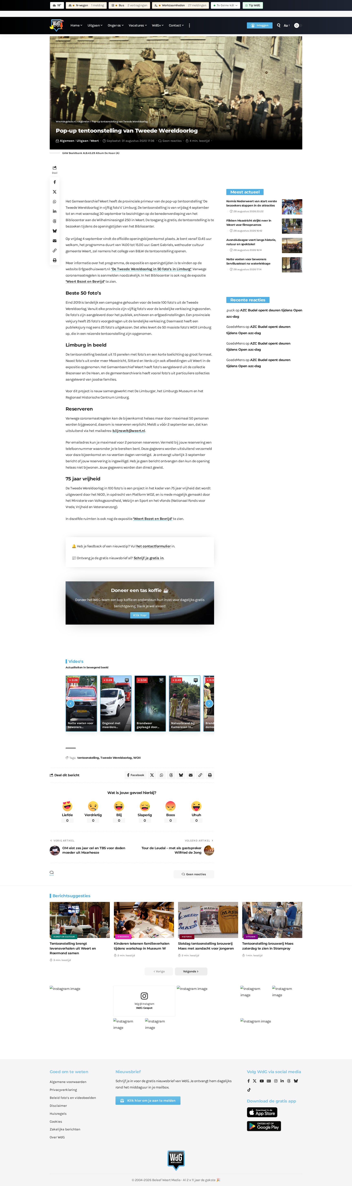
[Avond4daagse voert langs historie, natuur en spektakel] (292, 245)
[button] (189, 25)
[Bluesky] (295, 1081)
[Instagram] (276, 1081)
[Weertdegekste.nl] (57, 25)
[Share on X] (54, 192)
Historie (187, 937)
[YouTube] (261, 1081)
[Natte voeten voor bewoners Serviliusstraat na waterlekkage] (292, 264)
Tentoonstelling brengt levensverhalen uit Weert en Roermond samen (73, 948)
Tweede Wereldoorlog (116, 758)
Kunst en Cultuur (64, 937)
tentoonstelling (88, 758)
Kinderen (123, 937)
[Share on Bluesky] (54, 231)
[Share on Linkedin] (54, 211)
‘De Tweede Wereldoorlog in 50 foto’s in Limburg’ (151, 269)
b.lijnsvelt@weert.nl (128, 430)
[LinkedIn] (282, 1081)
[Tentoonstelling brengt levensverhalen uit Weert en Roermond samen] (80, 920)
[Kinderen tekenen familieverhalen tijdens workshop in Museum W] (144, 920)
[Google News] (269, 1081)
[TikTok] (249, 1090)
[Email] (54, 241)
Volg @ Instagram (144, 1006)
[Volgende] (209, 704)
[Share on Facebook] (54, 182)
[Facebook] (248, 1081)
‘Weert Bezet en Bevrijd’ (85, 281)
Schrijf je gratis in (149, 558)
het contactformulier (153, 546)
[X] (254, 1081)
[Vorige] (70, 704)
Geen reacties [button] (196, 874)
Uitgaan (82, 141)
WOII (137, 758)
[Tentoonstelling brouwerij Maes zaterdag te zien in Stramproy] (272, 920)
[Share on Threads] (54, 221)
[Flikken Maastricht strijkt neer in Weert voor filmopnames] (292, 226)
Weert (94, 141)
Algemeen (67, 141)
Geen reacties (172, 141)
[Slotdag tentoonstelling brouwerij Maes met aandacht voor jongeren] (208, 920)
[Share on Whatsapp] (54, 202)
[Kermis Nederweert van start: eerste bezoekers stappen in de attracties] (292, 206)
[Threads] (288, 1081)
